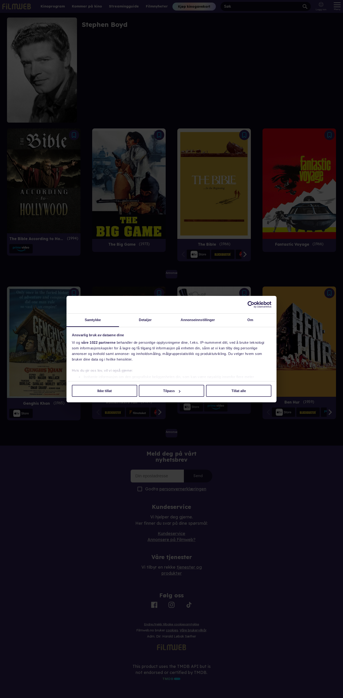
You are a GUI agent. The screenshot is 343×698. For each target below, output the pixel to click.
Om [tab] (250, 320)
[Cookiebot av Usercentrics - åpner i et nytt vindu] (251, 304)
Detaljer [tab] (145, 320)
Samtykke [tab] (93, 320)
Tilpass (169, 391)
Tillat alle (238, 391)
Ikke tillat (104, 391)
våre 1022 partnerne (98, 342)
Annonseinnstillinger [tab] (198, 320)
